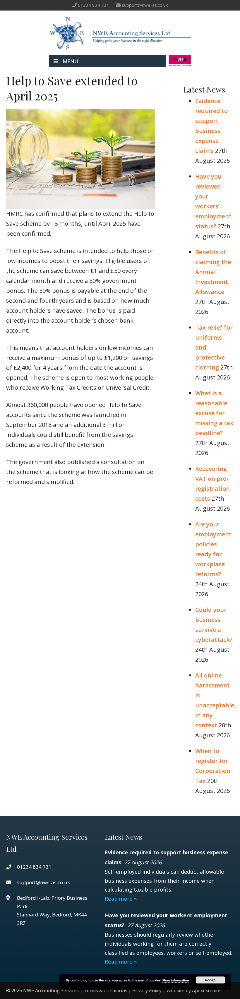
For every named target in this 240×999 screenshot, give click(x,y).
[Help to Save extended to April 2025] (80, 204)
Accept (211, 980)
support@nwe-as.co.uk (145, 5)
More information (175, 980)
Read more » (121, 898)
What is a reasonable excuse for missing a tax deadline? (214, 413)
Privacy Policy (147, 990)
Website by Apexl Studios (194, 990)
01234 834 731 (93, 5)
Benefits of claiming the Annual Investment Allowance (213, 272)
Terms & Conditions (105, 990)
